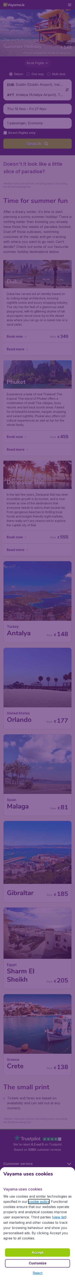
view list (59, 1217)
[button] (37, 1273)
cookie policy (39, 1201)
